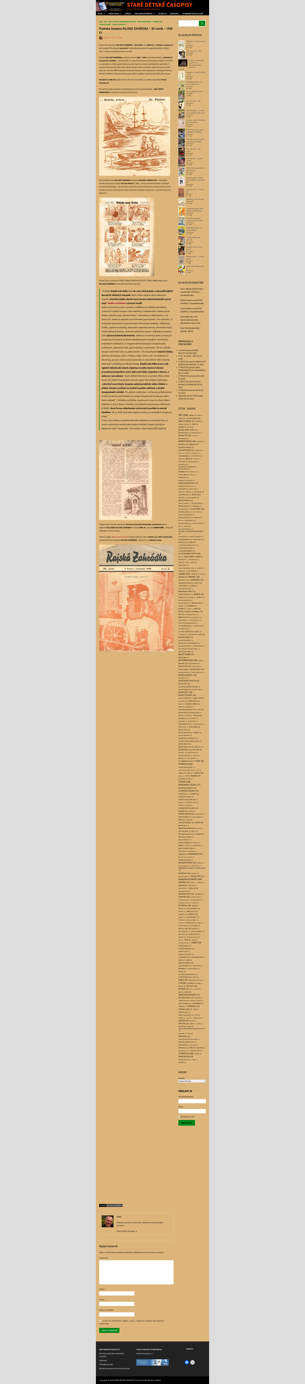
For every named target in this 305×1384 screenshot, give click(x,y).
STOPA (181, 920)
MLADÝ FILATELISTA (198, 672)
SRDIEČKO (182, 914)
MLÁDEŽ (181, 704)
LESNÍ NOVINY (183, 620)
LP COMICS (182, 634)
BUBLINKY (193, 444)
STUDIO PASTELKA (184, 926)
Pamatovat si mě (187, 1116)
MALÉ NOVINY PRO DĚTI (185, 646)
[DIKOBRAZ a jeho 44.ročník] (181, 202)
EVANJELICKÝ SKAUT (185, 517)
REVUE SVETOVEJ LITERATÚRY (187, 851)
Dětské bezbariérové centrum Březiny (114, 1368)
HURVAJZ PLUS (198, 539)
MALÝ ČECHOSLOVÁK (185, 652)
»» (152, 1353)
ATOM (190, 427)
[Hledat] (202, 23)
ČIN (192, 1047)
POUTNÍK (189, 805)
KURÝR (190, 609)
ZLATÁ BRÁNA (197, 1003)
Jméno (102, 1289)
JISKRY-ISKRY (183, 565)
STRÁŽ (200, 923)
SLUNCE (195, 903)
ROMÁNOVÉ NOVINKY (185, 860)
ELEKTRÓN (197, 509)
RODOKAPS (195, 854)
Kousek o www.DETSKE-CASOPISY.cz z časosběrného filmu (196, 63)
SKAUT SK (193, 888)
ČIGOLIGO (183, 1048)
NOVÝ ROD (197, 750)
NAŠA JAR (197, 715)
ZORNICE (182, 1006)
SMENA (195, 906)
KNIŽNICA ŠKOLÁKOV (185, 594)
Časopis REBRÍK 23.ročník (194, 92)
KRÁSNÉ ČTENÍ (197, 603)
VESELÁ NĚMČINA (194, 968)
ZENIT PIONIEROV (184, 1003)
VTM (182, 983)
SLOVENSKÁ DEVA (196, 897)
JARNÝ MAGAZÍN (193, 559)
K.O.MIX (201, 574)
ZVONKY (181, 1018)
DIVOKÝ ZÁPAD (184, 475)
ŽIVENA (195, 1060)
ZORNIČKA (193, 1006)
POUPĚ (181, 805)
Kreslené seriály (144, 22)
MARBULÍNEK (183, 657)
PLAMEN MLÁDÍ (183, 794)
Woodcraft (198, 998)
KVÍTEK (197, 609)
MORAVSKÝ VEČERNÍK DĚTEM (187, 710)
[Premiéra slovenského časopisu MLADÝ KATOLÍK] (181, 221)
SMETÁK (181, 908)
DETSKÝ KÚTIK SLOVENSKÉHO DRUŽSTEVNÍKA (187, 468)
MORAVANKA (190, 707)
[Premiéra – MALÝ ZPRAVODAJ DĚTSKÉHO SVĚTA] (181, 123)
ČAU (190, 1033)
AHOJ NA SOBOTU (193, 418)
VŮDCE (187, 992)
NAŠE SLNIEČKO (199, 724)
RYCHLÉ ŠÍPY (197, 876)
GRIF (180, 526)
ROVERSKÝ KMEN (187, 862)
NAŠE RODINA (193, 721)
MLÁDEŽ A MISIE (193, 704)
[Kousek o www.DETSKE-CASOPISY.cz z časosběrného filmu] (182, 63)
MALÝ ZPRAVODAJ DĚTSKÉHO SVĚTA (189, 649)
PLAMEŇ (194, 794)
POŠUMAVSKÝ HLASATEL (188, 808)
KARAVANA (197, 580)
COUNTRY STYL (196, 456)
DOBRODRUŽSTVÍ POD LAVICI (187, 486)
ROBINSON (182, 854)
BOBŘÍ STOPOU (187, 441)
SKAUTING (182, 885)
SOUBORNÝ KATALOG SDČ (192, 13)
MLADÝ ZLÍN (199, 698)
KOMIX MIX (192, 597)
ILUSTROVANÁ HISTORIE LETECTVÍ (188, 545)
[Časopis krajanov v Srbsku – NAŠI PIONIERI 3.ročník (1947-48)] (181, 181)
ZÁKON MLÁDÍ (198, 1018)
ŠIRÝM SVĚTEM (185, 1056)
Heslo (180, 1106)
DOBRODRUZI (183, 477)
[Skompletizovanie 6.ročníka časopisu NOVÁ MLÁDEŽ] (181, 142)
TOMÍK (195, 940)
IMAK (180, 557)
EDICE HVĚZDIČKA (184, 509)
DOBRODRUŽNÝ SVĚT (188, 483)
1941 (105, 22)
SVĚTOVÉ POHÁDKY (197, 931)
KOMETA (199, 594)
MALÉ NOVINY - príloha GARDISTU (189, 643)
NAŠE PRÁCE (182, 721)
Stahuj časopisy (119, 24)
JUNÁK (184, 573)
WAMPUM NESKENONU (189, 995)
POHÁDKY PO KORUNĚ (185, 797)
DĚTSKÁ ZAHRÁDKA (184, 503)
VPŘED (183, 980)
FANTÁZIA (198, 517)
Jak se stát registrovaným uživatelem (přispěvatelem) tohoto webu (190, 320)
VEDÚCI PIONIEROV (185, 966)
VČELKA (181, 986)
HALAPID (187, 526)
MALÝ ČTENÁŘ (186, 654)
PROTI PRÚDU (200, 814)
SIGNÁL (194, 882)
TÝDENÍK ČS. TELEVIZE (186, 954)
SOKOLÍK (181, 911)
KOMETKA (182, 597)
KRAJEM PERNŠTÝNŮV (185, 600)
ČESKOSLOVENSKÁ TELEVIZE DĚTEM (189, 1039)
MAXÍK (201, 660)
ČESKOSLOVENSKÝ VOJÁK (187, 1042)
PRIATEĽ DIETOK (186, 814)
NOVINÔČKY (198, 747)
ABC (183, 414)
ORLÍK (190, 773)
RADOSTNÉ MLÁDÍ (185, 840)
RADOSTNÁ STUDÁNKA (186, 837)
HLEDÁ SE (162, 13)
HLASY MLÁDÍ (183, 537)
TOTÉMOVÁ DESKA (184, 943)
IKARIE (192, 542)
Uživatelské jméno (185, 1096)
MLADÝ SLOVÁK (197, 689)
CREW (181, 459)
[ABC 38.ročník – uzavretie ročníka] (181, 161)
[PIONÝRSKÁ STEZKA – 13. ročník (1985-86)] (181, 231)
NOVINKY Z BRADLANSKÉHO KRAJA (190, 741)
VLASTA (181, 971)
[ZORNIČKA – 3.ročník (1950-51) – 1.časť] (181, 75)
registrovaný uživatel (119, 537)
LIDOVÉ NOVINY (199, 626)
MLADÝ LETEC (184, 684)
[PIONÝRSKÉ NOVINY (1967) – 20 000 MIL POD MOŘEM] (181, 133)
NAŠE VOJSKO (183, 727)
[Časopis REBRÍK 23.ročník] (181, 94)
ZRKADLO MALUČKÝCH (186, 1015)
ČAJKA (190, 1026)
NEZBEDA (198, 732)
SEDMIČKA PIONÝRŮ (190, 879)
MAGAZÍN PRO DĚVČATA (185, 640)
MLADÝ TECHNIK (187, 695)
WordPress (149, 1380)
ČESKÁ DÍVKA (183, 1045)
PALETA (181, 776)
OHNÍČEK (185, 764)
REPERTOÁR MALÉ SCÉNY (186, 848)
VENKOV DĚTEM (198, 966)
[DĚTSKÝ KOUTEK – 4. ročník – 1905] (181, 192)
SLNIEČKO (184, 897)
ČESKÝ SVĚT (193, 1045)
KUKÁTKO (182, 606)
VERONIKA (182, 969)
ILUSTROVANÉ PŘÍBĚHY (186, 551)
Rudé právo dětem (184, 876)
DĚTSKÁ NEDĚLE (185, 500)
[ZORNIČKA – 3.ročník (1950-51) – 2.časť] (181, 44)
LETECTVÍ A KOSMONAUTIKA (187, 623)
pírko (199, 828)
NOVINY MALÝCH (184, 744)
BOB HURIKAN (183, 438)
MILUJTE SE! (184, 666)
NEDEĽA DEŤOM (184, 730)
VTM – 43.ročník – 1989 (193, 101)
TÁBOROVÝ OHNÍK (184, 951)
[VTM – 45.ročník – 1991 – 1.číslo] (181, 152)
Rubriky (181, 1078)
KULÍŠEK (182, 609)
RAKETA (197, 843)
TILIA (180, 940)
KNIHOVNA (174, 13)
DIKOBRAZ (183, 472)
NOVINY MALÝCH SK (185, 747)
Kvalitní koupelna (143, 1353)
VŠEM (180, 992)
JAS (187, 562)
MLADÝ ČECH (182, 701)
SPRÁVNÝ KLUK (192, 911)
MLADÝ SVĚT (185, 692)
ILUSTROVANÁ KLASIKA (186, 548)
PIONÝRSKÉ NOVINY (188, 791)
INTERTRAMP (182, 559)
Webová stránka (106, 1310)
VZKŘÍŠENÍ (191, 983)
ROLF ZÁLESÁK (189, 857)
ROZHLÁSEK (196, 866)
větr (192, 989)
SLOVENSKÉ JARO (184, 900)
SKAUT (201, 882)
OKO (198, 770)
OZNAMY (198, 773)
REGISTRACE (114, 13)
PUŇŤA (199, 822)
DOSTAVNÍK (199, 492)
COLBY (188, 453)
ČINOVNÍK (200, 1048)
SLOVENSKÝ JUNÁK (184, 903)
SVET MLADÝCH (193, 928)
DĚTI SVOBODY (193, 498)
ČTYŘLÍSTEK (186, 1053)
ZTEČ (197, 1015)
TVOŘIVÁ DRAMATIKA (186, 949)
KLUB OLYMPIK (183, 586)
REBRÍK (181, 845)
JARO (181, 562)
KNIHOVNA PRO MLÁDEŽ (185, 589)
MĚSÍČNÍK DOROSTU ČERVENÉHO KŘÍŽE (190, 713)
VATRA (189, 960)
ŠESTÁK (198, 1054)
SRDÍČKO (193, 914)
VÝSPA (199, 983)
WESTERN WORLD (186, 998)
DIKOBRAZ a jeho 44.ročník (195, 199)
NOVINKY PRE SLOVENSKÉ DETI (188, 738)
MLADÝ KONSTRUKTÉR (188, 681)
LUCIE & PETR (193, 634)
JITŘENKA (201, 568)
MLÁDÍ (181, 707)
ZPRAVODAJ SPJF (184, 1012)
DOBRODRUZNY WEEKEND (186, 480)
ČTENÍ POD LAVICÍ (196, 1051)
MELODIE (183, 663)
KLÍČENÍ (193, 586)
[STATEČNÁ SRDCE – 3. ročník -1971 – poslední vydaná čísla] (181, 113)
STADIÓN (181, 917)
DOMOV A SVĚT (194, 489)
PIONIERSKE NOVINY (185, 779)
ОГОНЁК (182, 1062)
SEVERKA (184, 882)
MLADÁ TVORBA (184, 669)
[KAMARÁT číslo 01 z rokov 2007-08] (181, 250)
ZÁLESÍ (192, 1021)
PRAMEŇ (182, 811)
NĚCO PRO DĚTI (192, 758)
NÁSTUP (196, 755)
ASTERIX (182, 427)
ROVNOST (200, 863)
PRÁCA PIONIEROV (184, 817)
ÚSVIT (199, 1024)
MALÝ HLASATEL (199, 646)
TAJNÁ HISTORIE (194, 934)
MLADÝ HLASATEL (187, 675)
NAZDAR (189, 715)
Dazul (108, 37)
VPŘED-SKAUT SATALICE (196, 980)
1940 (100, 22)
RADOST (200, 834)
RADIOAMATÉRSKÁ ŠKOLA (186, 834)
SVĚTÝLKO (182, 934)
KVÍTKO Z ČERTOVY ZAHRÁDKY (190, 611)
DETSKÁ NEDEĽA (193, 462)
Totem (182, 308)
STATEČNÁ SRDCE (192, 917)
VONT (195, 977)
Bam (159, 1380)
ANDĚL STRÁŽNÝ (186, 421)
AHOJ (181, 418)
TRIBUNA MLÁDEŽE (184, 946)
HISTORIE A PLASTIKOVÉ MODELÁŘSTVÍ (190, 532)
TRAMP (196, 942)
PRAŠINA (191, 811)
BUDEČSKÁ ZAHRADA (185, 447)
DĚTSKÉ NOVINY (197, 503)
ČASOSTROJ (182, 1033)
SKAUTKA (192, 885)
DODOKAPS (183, 489)
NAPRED (181, 715)
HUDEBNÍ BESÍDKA (185, 539)
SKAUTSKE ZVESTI (184, 891)
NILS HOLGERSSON (185, 735)
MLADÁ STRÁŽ (197, 666)
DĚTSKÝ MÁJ (197, 506)
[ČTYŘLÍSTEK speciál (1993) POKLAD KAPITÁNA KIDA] (181, 212)
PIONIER (195, 776)
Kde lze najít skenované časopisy (122, 22)
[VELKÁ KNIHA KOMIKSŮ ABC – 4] (181, 269)
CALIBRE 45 (199, 450)
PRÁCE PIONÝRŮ (197, 817)
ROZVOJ (195, 873)
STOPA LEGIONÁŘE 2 (192, 920)
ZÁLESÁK (183, 1021)
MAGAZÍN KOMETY (185, 637)
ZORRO (196, 1009)
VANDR (181, 960)
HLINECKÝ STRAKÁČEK (197, 537)
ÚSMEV (193, 1024)
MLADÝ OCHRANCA (184, 689)
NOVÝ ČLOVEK (193, 752)
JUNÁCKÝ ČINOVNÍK (192, 571)
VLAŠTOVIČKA (185, 977)
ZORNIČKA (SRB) (185, 1009)
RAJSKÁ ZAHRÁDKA (115, 1205)
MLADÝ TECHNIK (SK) (185, 698)
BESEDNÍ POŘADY (184, 433)
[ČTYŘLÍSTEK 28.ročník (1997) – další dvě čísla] (181, 171)
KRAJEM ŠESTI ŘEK (184, 603)
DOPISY (181, 492)
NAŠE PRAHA (193, 718)
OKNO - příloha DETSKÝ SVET (187, 770)
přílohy (194, 831)
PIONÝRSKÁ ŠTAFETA (187, 788)
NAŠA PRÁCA (183, 718)
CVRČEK (188, 459)
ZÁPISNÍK (183, 1023)
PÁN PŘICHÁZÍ (183, 825)
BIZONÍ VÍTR (184, 435)
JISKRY (193, 562)
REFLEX (189, 845)
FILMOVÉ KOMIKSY (184, 523)
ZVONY (189, 1018)
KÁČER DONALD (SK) (192, 614)
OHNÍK (199, 761)
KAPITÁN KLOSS (184, 580)
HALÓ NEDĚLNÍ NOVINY (185, 529)
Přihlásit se (186, 1123)
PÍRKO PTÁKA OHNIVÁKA (187, 828)
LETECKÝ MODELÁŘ (195, 620)
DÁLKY (196, 494)
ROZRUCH (184, 873)
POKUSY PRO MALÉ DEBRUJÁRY (188, 800)
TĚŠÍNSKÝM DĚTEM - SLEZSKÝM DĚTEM (191, 957)
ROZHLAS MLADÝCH (184, 866)
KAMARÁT (194, 577)
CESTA (181, 453)
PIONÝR (184, 781)
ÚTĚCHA (182, 1026)
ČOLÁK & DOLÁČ (183, 1051)
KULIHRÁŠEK (191, 606)
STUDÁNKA (195, 926)
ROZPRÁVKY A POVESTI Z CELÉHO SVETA (191, 869)
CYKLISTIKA (182, 462)
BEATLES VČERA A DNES (188, 430)
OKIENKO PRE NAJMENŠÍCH (186, 767)
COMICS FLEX (196, 453)
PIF (187, 776)
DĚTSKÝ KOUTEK (184, 506)
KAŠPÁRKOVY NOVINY (186, 583)
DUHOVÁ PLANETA (184, 495)
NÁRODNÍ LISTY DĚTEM (185, 755)
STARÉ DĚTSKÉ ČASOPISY (159, 4)
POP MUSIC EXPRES (192, 802)
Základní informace (143, 13)
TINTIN (187, 940)
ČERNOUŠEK (184, 1036)
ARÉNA (195, 424)
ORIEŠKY (182, 773)
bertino (182, 300)
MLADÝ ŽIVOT (193, 701)
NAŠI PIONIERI (194, 727)
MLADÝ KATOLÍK (183, 678)
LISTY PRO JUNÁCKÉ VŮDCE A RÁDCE (190, 631)
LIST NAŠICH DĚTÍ (184, 629)
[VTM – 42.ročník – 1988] (181, 54)
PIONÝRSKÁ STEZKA (189, 785)
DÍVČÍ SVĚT (182, 498)
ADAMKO (192, 415)
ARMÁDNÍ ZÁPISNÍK (184, 424)
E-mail (102, 1300)
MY (200, 710)
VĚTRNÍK (183, 989)
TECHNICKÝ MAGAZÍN (193, 937)
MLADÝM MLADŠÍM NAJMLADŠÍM (189, 687)
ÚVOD (100, 13)
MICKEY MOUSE (194, 663)
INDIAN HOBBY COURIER (193, 557)
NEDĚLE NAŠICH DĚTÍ (185, 732)
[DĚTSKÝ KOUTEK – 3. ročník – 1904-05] (181, 260)
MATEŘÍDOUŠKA (187, 660)
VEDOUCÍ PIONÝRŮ (185, 963)
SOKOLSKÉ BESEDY (193, 908)
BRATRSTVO (201, 441)
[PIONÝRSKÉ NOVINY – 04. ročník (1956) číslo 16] (181, 85)
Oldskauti (103, 1360)
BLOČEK (195, 435)
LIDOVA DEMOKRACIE (185, 626)
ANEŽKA (199, 421)
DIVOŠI (193, 475)
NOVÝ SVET (182, 752)
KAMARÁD (182, 577)
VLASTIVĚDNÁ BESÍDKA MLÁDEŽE (188, 974)
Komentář (104, 1258)
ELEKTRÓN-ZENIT (184, 512)
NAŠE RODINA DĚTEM (185, 724)
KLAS (198, 583)
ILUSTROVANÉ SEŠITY (189, 553)
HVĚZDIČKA (183, 542)
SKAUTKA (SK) (183, 888)
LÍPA (202, 634)
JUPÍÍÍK (194, 574)
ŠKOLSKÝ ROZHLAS (184, 1060)
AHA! (199, 415)
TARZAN (182, 937)
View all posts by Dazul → (127, 1231)
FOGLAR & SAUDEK (198, 523)
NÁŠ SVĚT (182, 758)
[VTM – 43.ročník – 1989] (181, 104)
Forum (128, 13)
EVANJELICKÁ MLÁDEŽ (186, 515)
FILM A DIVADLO (190, 520)
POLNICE (181, 802)
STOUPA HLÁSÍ (191, 923)
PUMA (189, 820)
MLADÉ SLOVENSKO (184, 672)
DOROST (189, 492)
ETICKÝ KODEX (197, 512)
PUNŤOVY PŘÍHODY (186, 823)
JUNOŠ (181, 571)
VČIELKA (191, 986)
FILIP (180, 520)
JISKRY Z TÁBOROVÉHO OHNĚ (187, 568)
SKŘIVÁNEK (199, 894)
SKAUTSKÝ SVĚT (186, 894)
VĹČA (198, 989)
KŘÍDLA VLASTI (184, 617)
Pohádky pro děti (106, 1364)
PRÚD (181, 820)
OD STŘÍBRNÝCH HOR (186, 761)
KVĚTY (181, 614)
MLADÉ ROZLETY (197, 669)
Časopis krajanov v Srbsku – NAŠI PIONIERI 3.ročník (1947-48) (195, 180)
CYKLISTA (197, 459)
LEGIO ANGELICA (196, 617)
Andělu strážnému (117, 303)
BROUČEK (183, 444)
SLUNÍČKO (184, 905)
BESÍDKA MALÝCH (197, 433)
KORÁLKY (200, 597)
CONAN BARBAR (184, 456)
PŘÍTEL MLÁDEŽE (184, 831)
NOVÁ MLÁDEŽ (185, 750)
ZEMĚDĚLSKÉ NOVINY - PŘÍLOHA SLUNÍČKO (191, 1000)
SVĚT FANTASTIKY (184, 931)
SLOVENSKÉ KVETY (197, 900)
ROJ (180, 857)
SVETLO (183, 928)
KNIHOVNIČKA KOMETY (186, 592)
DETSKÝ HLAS (183, 464)
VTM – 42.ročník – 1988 (194, 51)
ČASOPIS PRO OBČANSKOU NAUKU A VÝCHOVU (191, 1030)
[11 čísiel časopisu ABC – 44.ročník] (181, 240)
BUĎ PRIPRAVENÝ (186, 450)
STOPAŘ (181, 923)
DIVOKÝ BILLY (193, 472)
